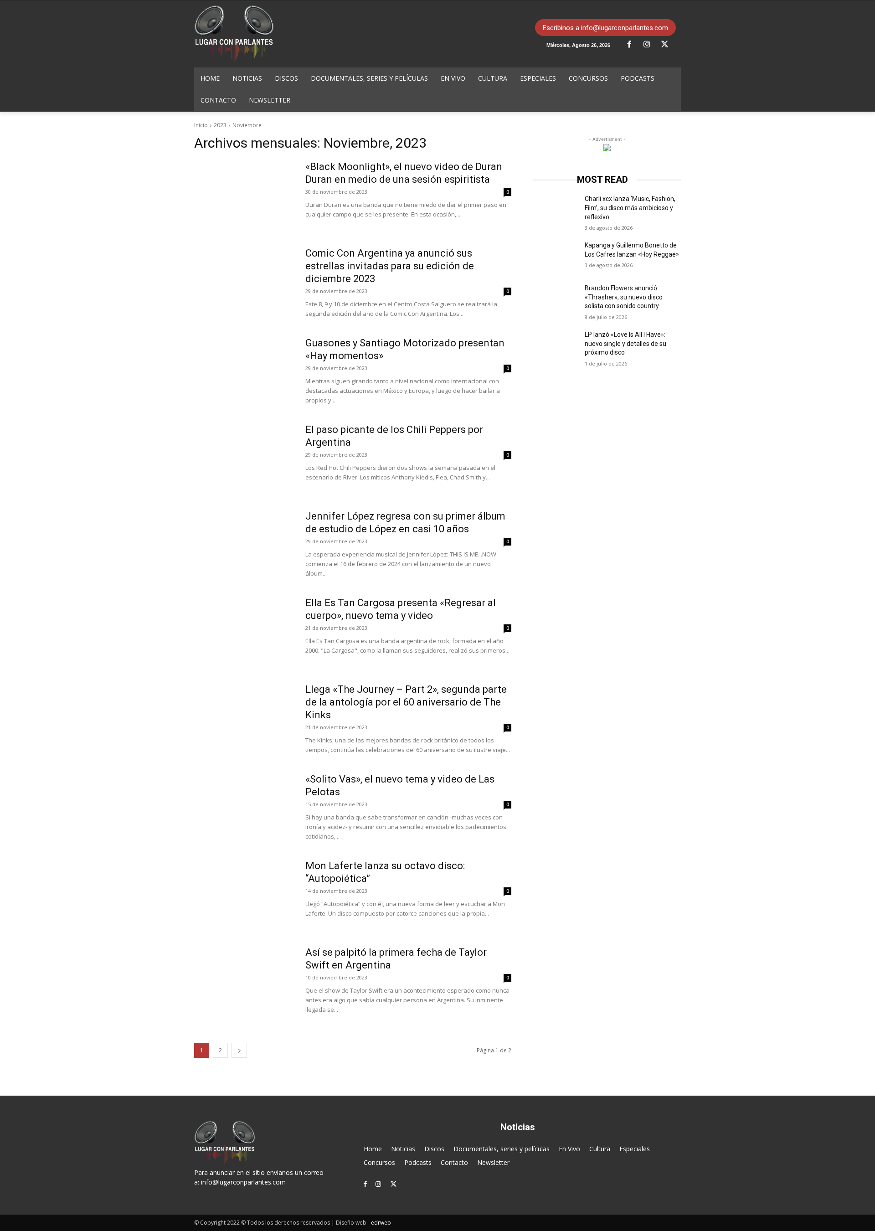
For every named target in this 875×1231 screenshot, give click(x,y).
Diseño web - (363, 1222)
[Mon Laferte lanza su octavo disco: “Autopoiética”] (243, 894)
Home (373, 1148)
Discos (434, 1148)
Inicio (201, 125)
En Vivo (569, 1148)
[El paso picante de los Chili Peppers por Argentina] (243, 457)
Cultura (599, 1148)
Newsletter (493, 1162)
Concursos (379, 1162)
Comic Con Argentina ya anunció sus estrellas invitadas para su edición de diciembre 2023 (389, 265)
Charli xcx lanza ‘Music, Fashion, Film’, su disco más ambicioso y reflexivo (630, 207)
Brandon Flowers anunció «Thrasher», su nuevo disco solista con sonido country (624, 296)
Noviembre (247, 125)
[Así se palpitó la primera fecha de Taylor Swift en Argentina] (243, 980)
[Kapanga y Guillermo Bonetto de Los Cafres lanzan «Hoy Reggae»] (555, 256)
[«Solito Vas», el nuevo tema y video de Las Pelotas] (243, 807)
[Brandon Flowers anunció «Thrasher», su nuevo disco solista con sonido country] (555, 299)
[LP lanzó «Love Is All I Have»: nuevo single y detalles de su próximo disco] (555, 345)
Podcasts (418, 1162)
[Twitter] (668, 44)
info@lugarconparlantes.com (243, 1182)
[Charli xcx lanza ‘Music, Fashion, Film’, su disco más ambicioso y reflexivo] (555, 210)
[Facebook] (632, 44)
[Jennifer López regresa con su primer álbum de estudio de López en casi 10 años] (243, 544)
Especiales (634, 1148)
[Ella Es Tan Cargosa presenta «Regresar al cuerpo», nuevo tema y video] (243, 631)
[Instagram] (650, 44)
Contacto (454, 1162)
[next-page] (239, 1050)
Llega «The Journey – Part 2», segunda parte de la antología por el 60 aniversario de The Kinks (406, 702)
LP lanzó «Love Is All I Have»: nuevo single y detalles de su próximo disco (625, 343)
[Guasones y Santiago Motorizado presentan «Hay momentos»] (243, 371)
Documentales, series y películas (501, 1148)
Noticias (403, 1148)
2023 (220, 125)
